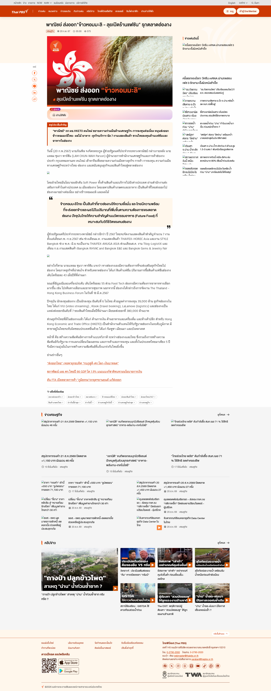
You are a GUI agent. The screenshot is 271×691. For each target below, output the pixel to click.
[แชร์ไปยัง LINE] (34, 86)
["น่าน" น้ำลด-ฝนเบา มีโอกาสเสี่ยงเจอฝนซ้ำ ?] (212, 593)
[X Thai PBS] (171, 665)
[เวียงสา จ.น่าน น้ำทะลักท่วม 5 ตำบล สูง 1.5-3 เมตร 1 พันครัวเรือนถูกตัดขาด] (190, 148)
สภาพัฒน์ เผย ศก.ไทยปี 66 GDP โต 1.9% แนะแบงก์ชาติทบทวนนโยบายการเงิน (94, 371)
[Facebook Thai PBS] (164, 665)
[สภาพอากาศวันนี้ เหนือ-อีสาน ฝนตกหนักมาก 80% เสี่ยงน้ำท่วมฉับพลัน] (190, 159)
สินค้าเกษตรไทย (54, 402)
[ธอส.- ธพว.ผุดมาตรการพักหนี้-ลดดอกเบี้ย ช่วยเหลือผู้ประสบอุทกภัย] (53, 523)
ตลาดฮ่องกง (91, 397)
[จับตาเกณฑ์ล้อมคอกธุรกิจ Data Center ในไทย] (149, 523)
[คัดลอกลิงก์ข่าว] (34, 99)
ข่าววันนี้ (88, 402)
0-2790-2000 (173, 652)
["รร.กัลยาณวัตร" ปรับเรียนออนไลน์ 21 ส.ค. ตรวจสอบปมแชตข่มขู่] (190, 92)
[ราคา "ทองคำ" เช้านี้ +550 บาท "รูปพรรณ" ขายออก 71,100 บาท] (53, 488)
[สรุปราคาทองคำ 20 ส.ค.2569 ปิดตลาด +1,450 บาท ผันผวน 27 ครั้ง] (149, 488)
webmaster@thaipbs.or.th (186, 655)
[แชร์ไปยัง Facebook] (34, 72)
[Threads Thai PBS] (184, 665)
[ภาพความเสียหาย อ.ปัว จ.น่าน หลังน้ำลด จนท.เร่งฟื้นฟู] (190, 103)
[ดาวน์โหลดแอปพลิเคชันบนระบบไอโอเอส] (68, 662)
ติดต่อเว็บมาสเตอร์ (103, 647)
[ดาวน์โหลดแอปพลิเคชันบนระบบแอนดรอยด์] (68, 670)
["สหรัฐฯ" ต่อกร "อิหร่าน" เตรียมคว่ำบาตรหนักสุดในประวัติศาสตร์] (190, 137)
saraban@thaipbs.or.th (202, 659)
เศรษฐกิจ (50, 31)
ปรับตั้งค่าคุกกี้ (127, 647)
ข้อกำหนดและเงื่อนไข (103, 642)
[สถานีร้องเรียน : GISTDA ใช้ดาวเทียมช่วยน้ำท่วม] (137, 593)
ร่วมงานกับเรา (74, 647)
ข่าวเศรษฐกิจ (144, 402)
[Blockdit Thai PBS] (211, 665)
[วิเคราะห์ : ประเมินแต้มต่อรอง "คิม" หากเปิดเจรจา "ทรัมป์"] (137, 557)
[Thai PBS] (20, 11)
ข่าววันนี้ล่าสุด (73, 402)
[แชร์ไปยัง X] (34, 79)
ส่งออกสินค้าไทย (127, 397)
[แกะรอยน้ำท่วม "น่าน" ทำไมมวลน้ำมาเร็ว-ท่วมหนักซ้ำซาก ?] (190, 125)
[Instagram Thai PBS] (178, 665)
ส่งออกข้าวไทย (73, 397)
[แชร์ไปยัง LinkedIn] (34, 92)
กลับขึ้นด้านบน (219, 633)
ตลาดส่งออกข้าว (54, 397)
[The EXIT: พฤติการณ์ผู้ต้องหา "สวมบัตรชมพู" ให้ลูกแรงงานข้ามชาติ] (175, 593)
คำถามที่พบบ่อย (48, 647)
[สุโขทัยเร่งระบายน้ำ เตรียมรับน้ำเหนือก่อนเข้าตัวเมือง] (212, 557)
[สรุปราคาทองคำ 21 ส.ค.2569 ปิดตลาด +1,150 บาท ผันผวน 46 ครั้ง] (70, 436)
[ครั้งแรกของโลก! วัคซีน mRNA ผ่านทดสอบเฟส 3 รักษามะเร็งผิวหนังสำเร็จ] (211, 59)
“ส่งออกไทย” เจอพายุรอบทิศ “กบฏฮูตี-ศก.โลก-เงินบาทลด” (83, 363)
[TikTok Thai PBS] (204, 665)
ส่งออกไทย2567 (147, 397)
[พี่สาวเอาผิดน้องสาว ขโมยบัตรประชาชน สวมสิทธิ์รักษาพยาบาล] (190, 114)
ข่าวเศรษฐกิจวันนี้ (105, 402)
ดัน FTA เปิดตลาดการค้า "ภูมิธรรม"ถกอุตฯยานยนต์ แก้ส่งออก (84, 379)
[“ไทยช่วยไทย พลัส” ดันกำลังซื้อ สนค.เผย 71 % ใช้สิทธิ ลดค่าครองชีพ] (200, 436)
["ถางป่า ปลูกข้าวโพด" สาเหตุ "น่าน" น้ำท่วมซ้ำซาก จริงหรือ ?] (79, 569)
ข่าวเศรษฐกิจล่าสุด (125, 402)
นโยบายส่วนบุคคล (75, 642)
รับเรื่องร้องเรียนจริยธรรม (132, 642)
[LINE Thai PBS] (191, 665)
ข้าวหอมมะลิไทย (108, 397)
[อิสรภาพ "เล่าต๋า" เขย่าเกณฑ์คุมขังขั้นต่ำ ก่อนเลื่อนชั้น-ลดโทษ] (175, 557)
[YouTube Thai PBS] (197, 665)
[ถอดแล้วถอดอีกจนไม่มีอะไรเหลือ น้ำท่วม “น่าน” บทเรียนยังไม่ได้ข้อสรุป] (190, 171)
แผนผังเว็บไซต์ (47, 642)
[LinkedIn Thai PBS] (217, 665)
